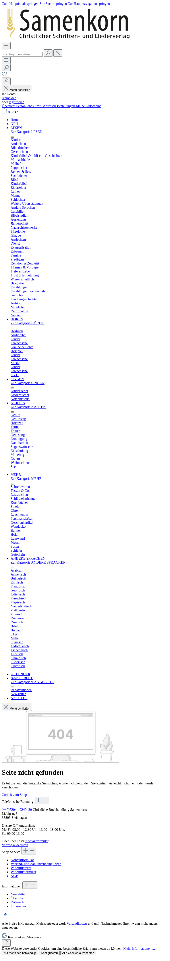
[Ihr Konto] (6, 81)
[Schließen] (3, 958)
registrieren (16, 102)
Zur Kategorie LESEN (26, 132)
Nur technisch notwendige (20, 953)
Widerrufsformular (23, 872)
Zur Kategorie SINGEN (27, 383)
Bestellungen (66, 106)
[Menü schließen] (12, 137)
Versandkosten (77, 923)
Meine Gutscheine (88, 106)
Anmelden (9, 98)
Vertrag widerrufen (15, 845)
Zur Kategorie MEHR (26, 478)
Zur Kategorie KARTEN (28, 407)
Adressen (50, 106)
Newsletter (18, 894)
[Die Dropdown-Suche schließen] (57, 53)
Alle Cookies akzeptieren (78, 953)
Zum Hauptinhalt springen (20, 4)
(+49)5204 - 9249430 (17, 809)
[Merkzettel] (4, 75)
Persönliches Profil (29, 106)
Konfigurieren (49, 953)
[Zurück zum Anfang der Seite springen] (6, 943)
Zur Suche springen (53, 4)
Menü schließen (20, 89)
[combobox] (22, 54)
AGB (14, 876)
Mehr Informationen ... (139, 948)
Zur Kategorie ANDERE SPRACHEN (38, 562)
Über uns (17, 898)
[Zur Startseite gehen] (68, 40)
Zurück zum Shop (14, 795)
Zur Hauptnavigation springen (89, 4)
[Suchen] (48, 53)
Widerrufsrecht (21, 868)
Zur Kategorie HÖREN (27, 323)
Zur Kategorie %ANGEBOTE (32, 682)
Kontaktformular (36, 841)
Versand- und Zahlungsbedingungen (36, 864)
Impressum (18, 906)
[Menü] (6, 45)
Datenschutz (19, 902)
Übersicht (9, 106)
